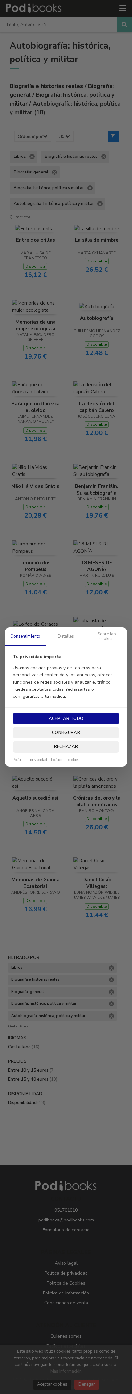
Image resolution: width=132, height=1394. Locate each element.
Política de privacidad (30, 760)
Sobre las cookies (106, 636)
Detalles (66, 636)
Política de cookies (65, 760)
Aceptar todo (66, 718)
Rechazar (66, 747)
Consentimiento (25, 636)
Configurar (66, 733)
